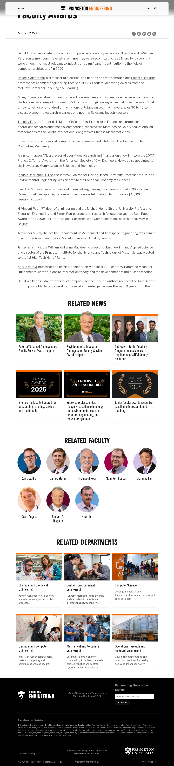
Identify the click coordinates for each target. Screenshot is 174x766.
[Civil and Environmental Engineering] (87, 578)
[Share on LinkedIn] (144, 34)
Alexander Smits (29, 233)
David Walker (27, 281)
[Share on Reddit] (149, 34)
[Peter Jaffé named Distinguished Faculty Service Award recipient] (39, 337)
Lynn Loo (24, 189)
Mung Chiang (27, 97)
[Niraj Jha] (86, 505)
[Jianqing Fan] (144, 465)
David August (27, 53)
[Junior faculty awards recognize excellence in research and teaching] (135, 395)
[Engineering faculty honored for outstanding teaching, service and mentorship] (39, 395)
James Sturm (27, 247)
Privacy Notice (148, 762)
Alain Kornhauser (30, 155)
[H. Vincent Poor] (86, 465)
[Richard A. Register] (58, 505)
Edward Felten (28, 141)
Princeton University (139, 751)
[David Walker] (29, 465)
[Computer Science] (135, 578)
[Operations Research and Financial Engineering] (135, 641)
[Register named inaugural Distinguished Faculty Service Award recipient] (87, 337)
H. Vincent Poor (29, 208)
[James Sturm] (58, 465)
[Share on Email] (154, 34)
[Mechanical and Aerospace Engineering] (87, 641)
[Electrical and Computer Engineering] (39, 641)
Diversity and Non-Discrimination (32, 720)
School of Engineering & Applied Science (36, 694)
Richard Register (143, 78)
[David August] (29, 505)
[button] (22, 8)
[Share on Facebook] (134, 34)
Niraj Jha (127, 53)
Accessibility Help (26, 753)
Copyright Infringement (87, 762)
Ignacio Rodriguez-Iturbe (35, 175)
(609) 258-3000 (92, 753)
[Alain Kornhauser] (116, 465)
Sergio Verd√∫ (27, 267)
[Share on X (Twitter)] (139, 34)
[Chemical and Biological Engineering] (39, 578)
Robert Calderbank (31, 78)
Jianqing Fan (26, 122)
